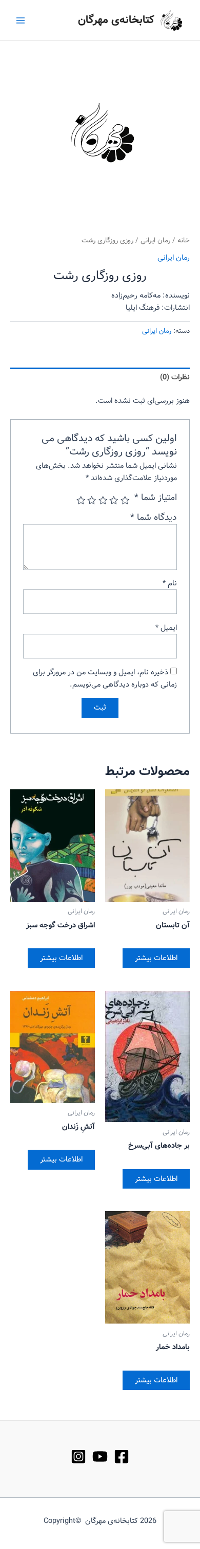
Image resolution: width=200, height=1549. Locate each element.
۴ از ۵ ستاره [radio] (92, 500)
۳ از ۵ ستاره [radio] (103, 500)
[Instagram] (78, 1456)
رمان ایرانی (155, 240)
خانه (183, 240)
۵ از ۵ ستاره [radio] (81, 500)
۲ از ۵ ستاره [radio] (114, 500)
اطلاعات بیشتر (156, 958)
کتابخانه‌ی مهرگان (116, 20)
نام (170, 583)
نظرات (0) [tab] (175, 377)
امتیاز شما (155, 498)
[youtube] (100, 1456)
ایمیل (166, 627)
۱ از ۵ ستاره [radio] (125, 500)
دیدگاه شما (153, 518)
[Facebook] (121, 1456)
